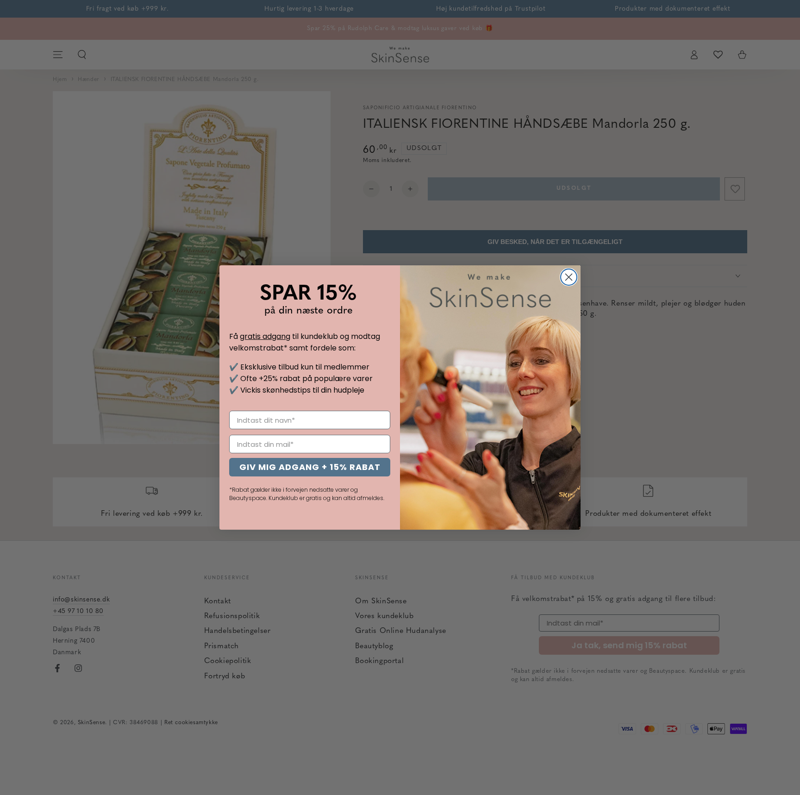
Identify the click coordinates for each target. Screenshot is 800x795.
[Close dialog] (569, 277)
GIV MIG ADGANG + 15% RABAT (310, 467)
